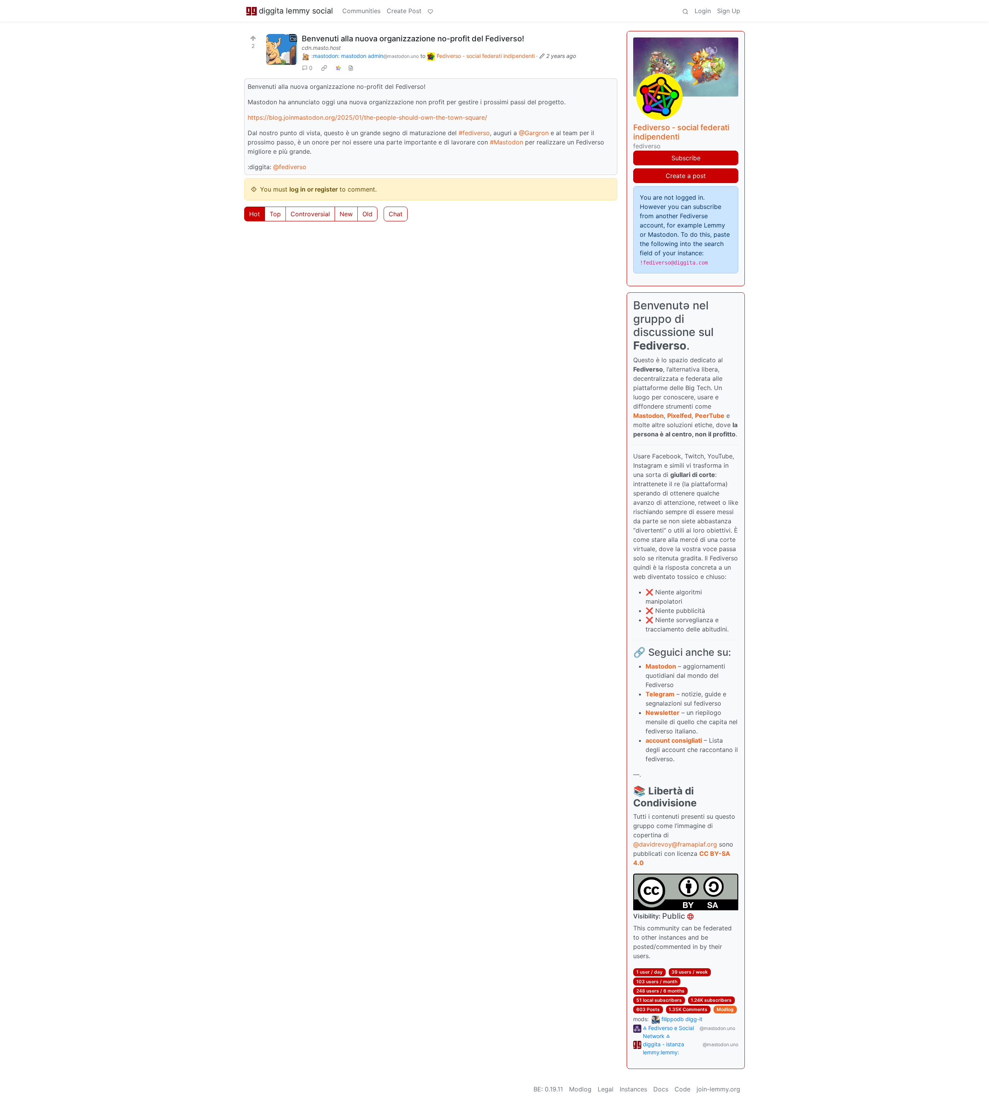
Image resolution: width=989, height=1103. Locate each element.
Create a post (686, 176)
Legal (605, 1089)
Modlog (725, 1009)
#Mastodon (506, 142)
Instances (633, 1089)
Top (275, 214)
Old (367, 214)
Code (682, 1089)
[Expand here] (281, 49)
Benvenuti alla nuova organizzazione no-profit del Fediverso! (413, 38)
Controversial (310, 214)
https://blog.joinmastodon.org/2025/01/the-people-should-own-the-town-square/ (367, 117)
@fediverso (289, 167)
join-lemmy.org (718, 1089)
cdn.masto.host (321, 47)
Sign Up (728, 11)
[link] (324, 68)
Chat (396, 214)
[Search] (685, 11)
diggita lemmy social (296, 10)
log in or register (313, 189)
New (346, 214)
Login (703, 11)
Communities (361, 11)
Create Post (404, 11)
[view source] (351, 67)
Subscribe (685, 158)
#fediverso (474, 133)
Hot (254, 214)
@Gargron (534, 133)
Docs (660, 1089)
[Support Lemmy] (430, 11)
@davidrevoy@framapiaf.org (675, 844)
